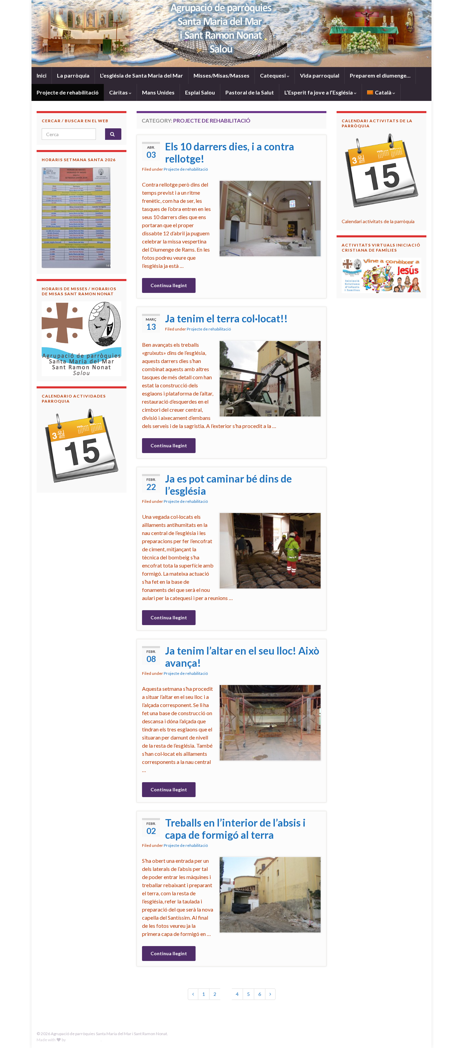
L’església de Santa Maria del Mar (141, 75)
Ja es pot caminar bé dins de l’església (228, 484)
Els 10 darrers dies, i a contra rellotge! (229, 152)
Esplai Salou (200, 92)
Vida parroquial (319, 75)
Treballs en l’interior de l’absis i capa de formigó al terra (235, 828)
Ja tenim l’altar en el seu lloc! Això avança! (242, 656)
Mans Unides (158, 92)
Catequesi (273, 75)
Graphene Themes (83, 1039)
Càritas (119, 92)
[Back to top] (447, 1032)
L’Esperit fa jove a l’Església (319, 92)
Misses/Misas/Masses (221, 75)
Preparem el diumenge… (380, 75)
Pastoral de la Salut (249, 92)
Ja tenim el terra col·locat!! (226, 318)
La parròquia (73, 75)
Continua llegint (168, 285)
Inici (41, 75)
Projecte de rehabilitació (68, 92)
